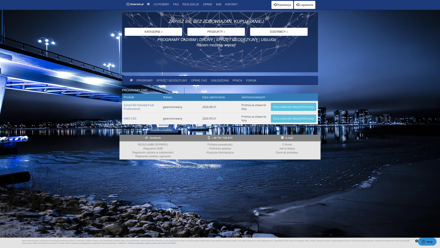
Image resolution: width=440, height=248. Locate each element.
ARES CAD (130, 118)
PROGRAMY (145, 80)
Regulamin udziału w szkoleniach (153, 152)
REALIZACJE (190, 4)
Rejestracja (283, 5)
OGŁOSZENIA (220, 80)
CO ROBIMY (161, 4)
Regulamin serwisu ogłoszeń (153, 156)
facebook (155, 138)
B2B (218, 4)
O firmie (287, 144)
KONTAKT (231, 4)
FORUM (251, 80)
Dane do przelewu (287, 152)
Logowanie (306, 5)
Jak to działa (287, 148)
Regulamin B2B (153, 148)
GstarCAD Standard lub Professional (139, 107)
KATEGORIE (153, 32)
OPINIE (207, 4)
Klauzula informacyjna (220, 152)
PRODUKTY (215, 32)
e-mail (289, 138)
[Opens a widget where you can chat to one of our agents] (427, 242)
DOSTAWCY (278, 32)
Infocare (272, 166)
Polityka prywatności (220, 144)
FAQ (176, 4)
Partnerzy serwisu (220, 148)
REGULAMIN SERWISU (153, 144)
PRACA (237, 80)
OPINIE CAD (199, 80)
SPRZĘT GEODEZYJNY (172, 80)
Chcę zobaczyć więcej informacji (293, 107)
